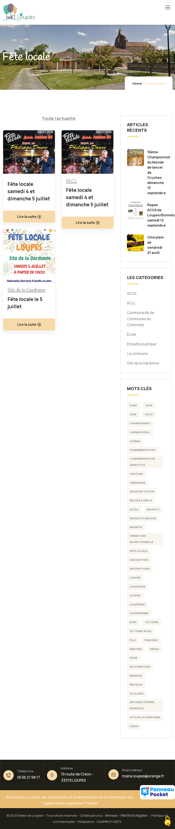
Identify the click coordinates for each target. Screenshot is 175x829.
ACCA (131, 293)
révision (136, 684)
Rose (133, 657)
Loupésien (137, 604)
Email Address (132, 770)
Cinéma (135, 441)
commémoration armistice (142, 461)
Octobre (152, 622)
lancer (135, 577)
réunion (136, 675)
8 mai (133, 405)
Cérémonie (138, 482)
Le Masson (138, 586)
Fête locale (138, 551)
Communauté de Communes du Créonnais (140, 318)
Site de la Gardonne (26, 290)
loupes (135, 595)
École (131, 334)
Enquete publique (143, 518)
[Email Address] (113, 774)
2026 (133, 414)
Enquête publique (141, 343)
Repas (154, 649)
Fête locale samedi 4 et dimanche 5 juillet (28, 191)
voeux (134, 726)
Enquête (136, 527)
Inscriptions (140, 568)
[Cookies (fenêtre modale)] (167, 821)
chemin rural (140, 432)
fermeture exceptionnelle (141, 539)
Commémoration (142, 449)
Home (137, 83)
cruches (136, 473)
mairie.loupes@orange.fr (143, 776)
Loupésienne (139, 613)
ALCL (71, 181)
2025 (149, 405)
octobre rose (140, 631)
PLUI (133, 640)
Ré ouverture (140, 666)
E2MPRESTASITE (109, 821)
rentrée (136, 649)
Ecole (134, 509)
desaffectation (142, 491)
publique (151, 640)
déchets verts (141, 500)
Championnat (140, 423)
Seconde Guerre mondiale (142, 705)
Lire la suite (26, 216)
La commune (137, 353)
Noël (133, 622)
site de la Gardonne (145, 717)
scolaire (137, 693)
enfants (153, 509)
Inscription (139, 559)
